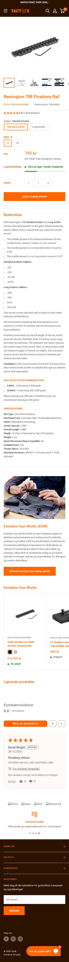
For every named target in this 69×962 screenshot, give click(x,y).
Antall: (7, 182)
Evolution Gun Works (16, 104)
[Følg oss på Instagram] (20, 938)
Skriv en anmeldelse (26, 723)
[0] (62, 11)
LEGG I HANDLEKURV (34, 196)
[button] (11, 113)
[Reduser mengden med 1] (29, 183)
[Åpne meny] (5, 10)
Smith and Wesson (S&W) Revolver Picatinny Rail (21, 644)
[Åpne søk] (48, 11)
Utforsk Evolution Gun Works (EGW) (29, 571)
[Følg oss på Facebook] (6, 938)
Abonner (14, 910)
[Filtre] (52, 724)
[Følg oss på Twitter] (13, 938)
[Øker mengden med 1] (48, 183)
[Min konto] (55, 11)
